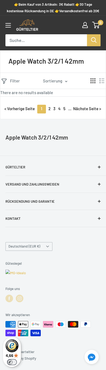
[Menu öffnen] (8, 25)
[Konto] (85, 25)
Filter (15, 80)
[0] (96, 25)
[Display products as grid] (93, 80)
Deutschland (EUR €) (24, 246)
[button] (92, 358)
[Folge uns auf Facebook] (9, 298)
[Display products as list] (101, 80)
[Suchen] (94, 40)
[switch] (12, 362)
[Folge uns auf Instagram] (19, 298)
